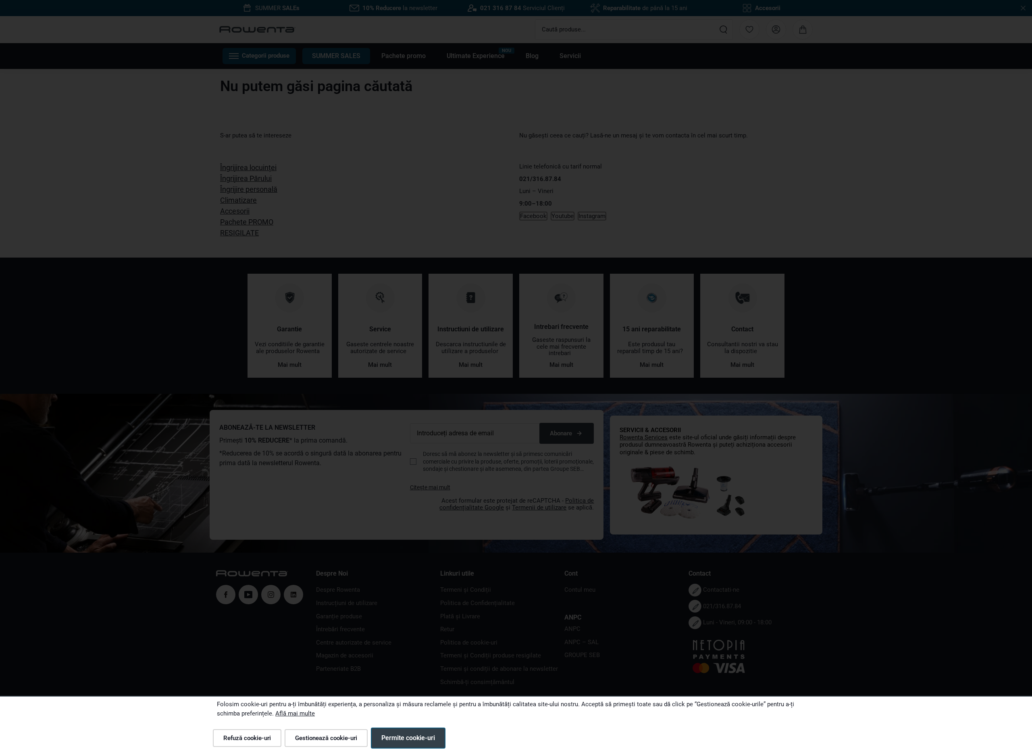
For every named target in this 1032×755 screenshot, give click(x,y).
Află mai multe (295, 713)
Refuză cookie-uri (247, 738)
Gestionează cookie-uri (326, 738)
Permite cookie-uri (408, 738)
